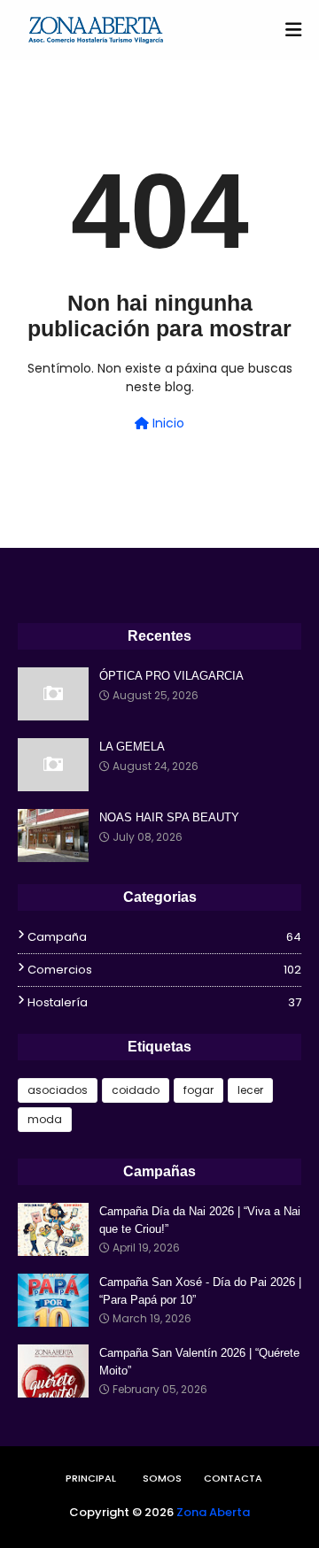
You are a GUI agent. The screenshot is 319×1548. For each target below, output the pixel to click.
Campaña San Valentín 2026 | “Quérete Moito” (199, 1361)
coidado (136, 1089)
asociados (57, 1089)
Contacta (233, 1478)
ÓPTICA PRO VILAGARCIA (171, 675)
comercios (164, 969)
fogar (198, 1089)
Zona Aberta (213, 1512)
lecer (250, 1089)
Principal (91, 1478)
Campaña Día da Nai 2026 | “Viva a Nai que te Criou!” (199, 1220)
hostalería (164, 1002)
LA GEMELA (132, 746)
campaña (164, 936)
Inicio (166, 423)
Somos (162, 1478)
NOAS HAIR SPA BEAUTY (169, 817)
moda (44, 1119)
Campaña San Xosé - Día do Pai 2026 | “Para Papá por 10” (200, 1290)
